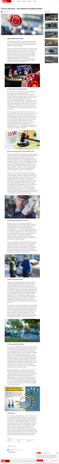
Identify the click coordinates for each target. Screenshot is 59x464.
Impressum (52, 462)
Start (1, 3)
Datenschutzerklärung (48, 462)
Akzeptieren (40, 460)
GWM (46, 51)
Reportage (47, 35)
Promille (14, 446)
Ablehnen (47, 460)
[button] (1, 1)
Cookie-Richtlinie (42, 462)
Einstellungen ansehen (54, 460)
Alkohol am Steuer (10, 446)
